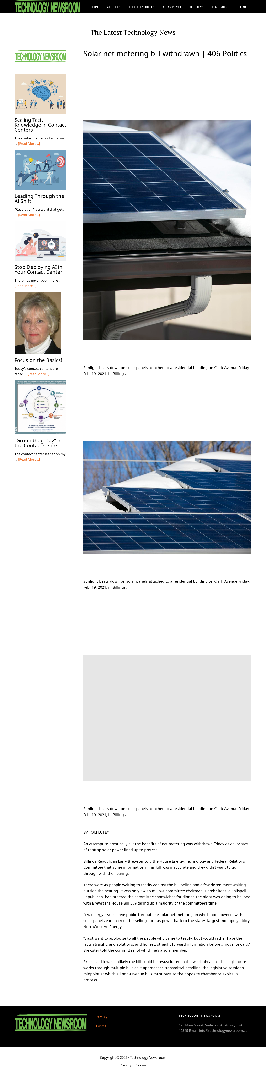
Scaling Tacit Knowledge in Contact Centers (40, 124)
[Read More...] (29, 143)
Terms (101, 1025)
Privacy (101, 1017)
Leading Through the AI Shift (39, 198)
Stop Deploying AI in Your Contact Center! (39, 269)
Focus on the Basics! (38, 360)
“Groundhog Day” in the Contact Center (38, 443)
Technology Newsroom (48, 6)
